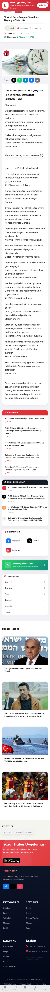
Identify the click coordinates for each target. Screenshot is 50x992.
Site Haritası (41, 984)
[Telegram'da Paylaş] (25, 80)
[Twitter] (13, 886)
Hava (28, 913)
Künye (5, 951)
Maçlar (29, 923)
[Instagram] (20, 886)
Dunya (7, 612)
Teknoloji (8, 600)
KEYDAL (40, 957)
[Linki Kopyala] (37, 80)
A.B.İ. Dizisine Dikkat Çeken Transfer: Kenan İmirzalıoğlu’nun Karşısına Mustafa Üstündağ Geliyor (23, 430)
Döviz (28, 908)
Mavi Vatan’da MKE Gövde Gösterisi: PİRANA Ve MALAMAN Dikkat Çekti (24, 444)
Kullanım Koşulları (26, 984)
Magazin (8, 606)
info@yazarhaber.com (38, 951)
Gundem (8, 582)
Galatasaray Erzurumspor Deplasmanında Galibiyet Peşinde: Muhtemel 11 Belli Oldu (22, 456)
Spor (7, 594)
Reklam (6, 956)
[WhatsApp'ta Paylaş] (19, 80)
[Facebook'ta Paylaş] (31, 80)
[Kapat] (47, 2)
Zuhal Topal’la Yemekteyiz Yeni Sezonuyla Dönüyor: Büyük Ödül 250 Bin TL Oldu (22, 468)
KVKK (5, 961)
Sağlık (5, 928)
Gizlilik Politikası (10, 984)
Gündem (6, 908)
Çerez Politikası (9, 966)
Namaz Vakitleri (32, 918)
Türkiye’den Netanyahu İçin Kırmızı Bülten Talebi (24, 418)
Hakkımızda (8, 946)
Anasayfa (7, 11)
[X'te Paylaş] (13, 80)
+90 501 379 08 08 (37, 946)
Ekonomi (8, 588)
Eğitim (18, 11)
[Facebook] (6, 886)
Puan (28, 928)
